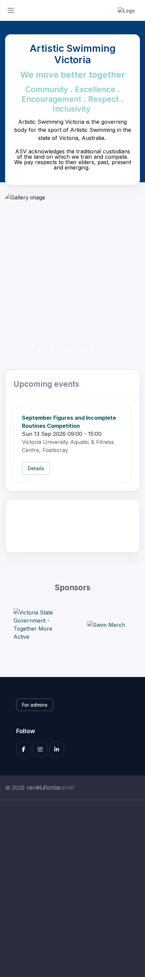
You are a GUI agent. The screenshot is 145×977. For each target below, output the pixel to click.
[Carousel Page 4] (59, 349)
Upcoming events (46, 383)
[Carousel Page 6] (72, 349)
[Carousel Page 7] (79, 349)
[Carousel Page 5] (66, 349)
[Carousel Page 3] (52, 349)
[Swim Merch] (106, 624)
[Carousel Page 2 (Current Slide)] (46, 349)
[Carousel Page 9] (93, 349)
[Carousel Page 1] (39, 349)
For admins (35, 705)
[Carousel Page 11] (106, 349)
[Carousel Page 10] (99, 349)
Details (36, 468)
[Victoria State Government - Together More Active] (38, 624)
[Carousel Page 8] (86, 349)
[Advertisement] (72, 888)
